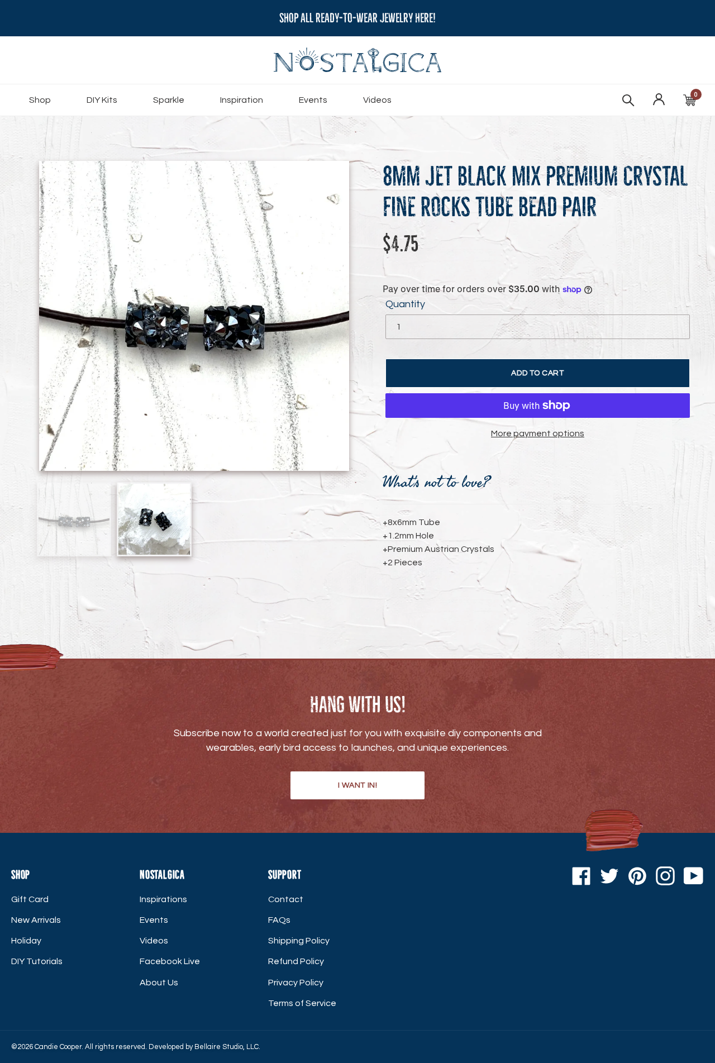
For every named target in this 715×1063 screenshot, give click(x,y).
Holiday (26, 940)
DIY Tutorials (37, 961)
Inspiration (241, 100)
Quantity (405, 304)
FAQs (279, 920)
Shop (40, 100)
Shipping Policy (299, 940)
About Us (159, 982)
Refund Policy (296, 961)
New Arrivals (36, 920)
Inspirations (163, 899)
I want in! (358, 785)
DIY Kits (102, 100)
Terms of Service (302, 1003)
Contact (285, 899)
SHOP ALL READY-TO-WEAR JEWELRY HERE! (357, 18)
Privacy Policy (295, 982)
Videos (377, 100)
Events (313, 100)
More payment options (537, 433)
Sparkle (168, 100)
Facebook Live (170, 961)
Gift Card (30, 899)
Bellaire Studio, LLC (226, 1047)
